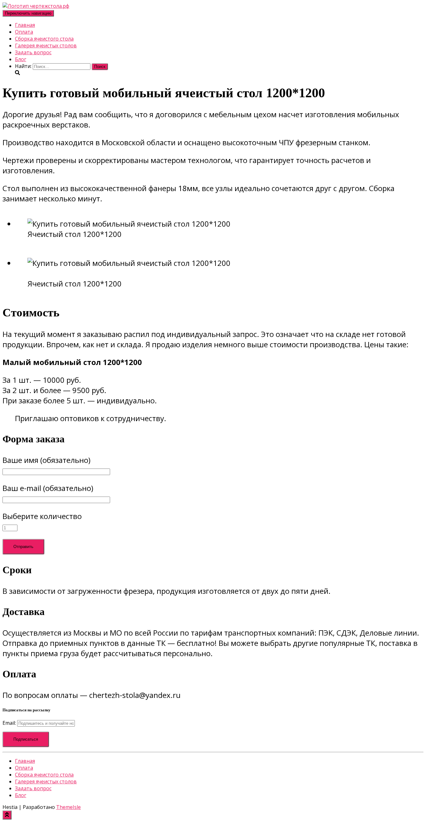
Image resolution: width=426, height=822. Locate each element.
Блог (20, 59)
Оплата (24, 31)
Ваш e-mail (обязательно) (47, 488)
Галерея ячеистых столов (46, 45)
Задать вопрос (33, 52)
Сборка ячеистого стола (44, 38)
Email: (9, 722)
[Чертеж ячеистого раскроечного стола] (35, 5)
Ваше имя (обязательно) (46, 460)
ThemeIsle (68, 807)
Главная (25, 25)
